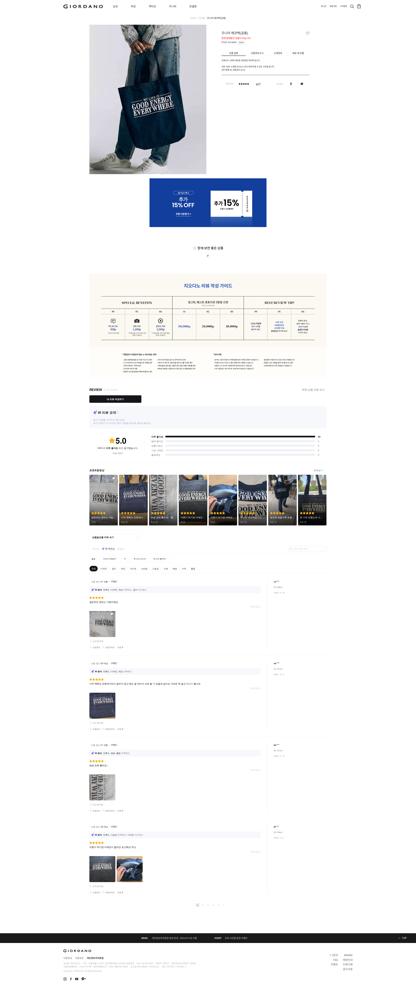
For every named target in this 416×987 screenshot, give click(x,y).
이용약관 (79, 958)
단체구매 (348, 964)
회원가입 (333, 6)
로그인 (323, 6)
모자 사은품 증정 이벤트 (236, 938)
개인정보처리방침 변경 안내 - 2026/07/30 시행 (174, 938)
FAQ (335, 960)
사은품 (201, 18)
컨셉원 (193, 6)
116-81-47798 (84, 966)
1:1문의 (334, 955)
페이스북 (291, 83)
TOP (404, 938)
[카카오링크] (302, 83)
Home (193, 18)
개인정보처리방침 (95, 958)
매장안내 (348, 960)
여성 (133, 6)
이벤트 (334, 964)
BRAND (348, 955)
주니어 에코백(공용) (216, 18)
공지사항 (348, 969)
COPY (241, 43)
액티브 (152, 6)
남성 (115, 6)
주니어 (172, 6)
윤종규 (193, 963)
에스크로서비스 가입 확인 (173, 966)
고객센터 (343, 6)
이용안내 (67, 958)
